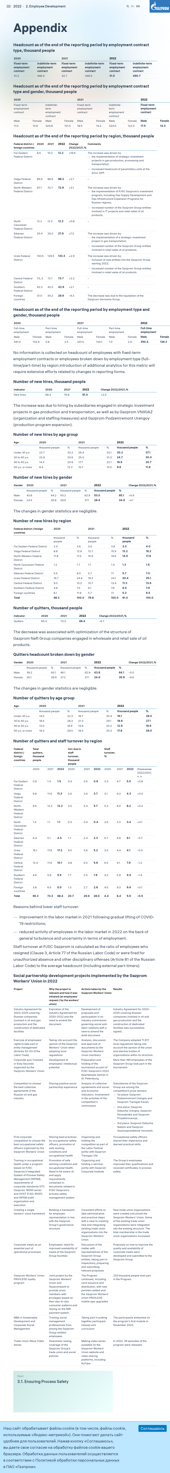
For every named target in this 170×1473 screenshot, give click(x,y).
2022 (17, 6)
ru (132, 6)
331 (128, 6)
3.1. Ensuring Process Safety (43, 1381)
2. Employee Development (46, 6)
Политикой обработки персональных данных (77, 1460)
